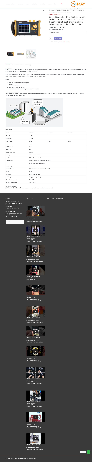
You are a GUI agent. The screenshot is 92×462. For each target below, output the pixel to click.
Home (8, 4)
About (13, 4)
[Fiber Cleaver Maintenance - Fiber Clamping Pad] (35, 250)
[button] (44, 10)
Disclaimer (25, 458)
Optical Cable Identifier (66, 9)
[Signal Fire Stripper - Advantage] (35, 270)
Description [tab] (8, 65)
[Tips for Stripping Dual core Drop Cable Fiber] (35, 290)
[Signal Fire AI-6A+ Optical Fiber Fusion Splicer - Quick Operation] (35, 311)
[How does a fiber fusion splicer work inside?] (35, 231)
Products (20, 4)
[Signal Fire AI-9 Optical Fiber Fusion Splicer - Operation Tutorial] (35, 417)
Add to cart (58, 38)
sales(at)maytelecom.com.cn (16, 213)
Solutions (34, 4)
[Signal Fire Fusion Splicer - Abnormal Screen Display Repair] (35, 438)
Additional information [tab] (18, 65)
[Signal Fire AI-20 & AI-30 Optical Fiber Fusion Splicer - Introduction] (35, 372)
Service (27, 4)
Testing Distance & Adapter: (56, 29)
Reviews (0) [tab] (28, 65)
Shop (55, 4)
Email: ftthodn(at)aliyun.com (13, 214)
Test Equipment (56, 9)
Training (42, 4)
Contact (50, 4)
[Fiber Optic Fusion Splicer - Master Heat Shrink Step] (35, 351)
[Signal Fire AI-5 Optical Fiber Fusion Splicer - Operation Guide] (35, 211)
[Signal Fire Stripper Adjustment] (35, 331)
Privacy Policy (32, 458)
